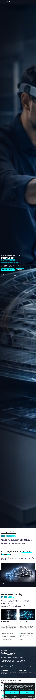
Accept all (26, 692)
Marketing (31, 689)
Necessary (10, 689)
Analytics (24, 689)
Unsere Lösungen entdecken (7, 269)
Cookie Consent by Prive (30, 696)
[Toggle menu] (34, 2)
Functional (17, 689)
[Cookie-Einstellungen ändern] (3, 696)
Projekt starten (20, 269)
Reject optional (12, 692)
